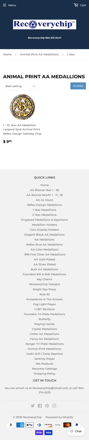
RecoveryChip (32, 417)
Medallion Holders (44, 224)
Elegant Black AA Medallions (44, 234)
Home (7, 54)
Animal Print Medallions (44, 348)
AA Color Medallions (45, 249)
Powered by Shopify (59, 417)
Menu (12, 5)
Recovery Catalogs (44, 368)
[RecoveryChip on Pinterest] (47, 406)
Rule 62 (45, 294)
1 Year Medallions (44, 209)
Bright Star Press (44, 289)
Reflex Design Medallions (44, 204)
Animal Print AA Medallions (39, 54)
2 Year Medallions (44, 214)
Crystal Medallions (44, 329)
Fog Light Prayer (44, 304)
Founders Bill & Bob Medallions (44, 274)
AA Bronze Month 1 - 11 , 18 (44, 195)
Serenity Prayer (44, 358)
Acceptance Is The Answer (44, 299)
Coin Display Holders (44, 229)
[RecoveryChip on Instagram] (54, 406)
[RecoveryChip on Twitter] (33, 406)
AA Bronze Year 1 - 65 (44, 190)
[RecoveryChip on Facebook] (40, 406)
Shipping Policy (44, 373)
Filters (78, 86)
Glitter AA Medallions (44, 334)
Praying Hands (44, 324)
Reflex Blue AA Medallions (44, 244)
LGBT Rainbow (44, 309)
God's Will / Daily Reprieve (44, 353)
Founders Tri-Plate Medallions (44, 314)
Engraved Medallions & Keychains (44, 219)
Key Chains (44, 279)
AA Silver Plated (45, 264)
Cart (82, 5)
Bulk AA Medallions (44, 269)
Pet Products (44, 363)
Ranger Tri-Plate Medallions (44, 343)
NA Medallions (44, 239)
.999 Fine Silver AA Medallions (44, 254)
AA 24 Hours (44, 200)
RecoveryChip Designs (44, 284)
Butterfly (45, 319)
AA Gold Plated (44, 259)
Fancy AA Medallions (44, 338)
